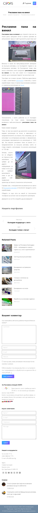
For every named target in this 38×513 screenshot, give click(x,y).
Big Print (23, 509)
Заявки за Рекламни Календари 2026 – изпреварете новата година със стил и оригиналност (24, 247)
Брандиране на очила (21, 288)
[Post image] (7, 248)
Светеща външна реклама (22, 257)
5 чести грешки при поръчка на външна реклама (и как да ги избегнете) (19, 485)
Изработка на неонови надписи (24, 299)
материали (19, 80)
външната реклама (10, 188)
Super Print (17, 509)
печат (22, 85)
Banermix (28, 509)
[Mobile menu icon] (34, 3)
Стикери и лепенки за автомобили (21, 279)
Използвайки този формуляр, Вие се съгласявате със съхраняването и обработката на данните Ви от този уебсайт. (19, 370)
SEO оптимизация (28, 507)
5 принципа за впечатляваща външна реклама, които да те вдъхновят (21, 493)
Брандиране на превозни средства (22, 268)
